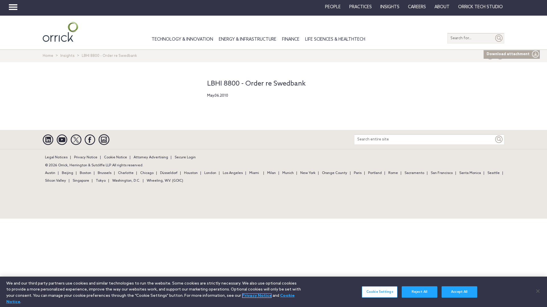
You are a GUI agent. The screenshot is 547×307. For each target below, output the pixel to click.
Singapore (81, 181)
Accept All (459, 292)
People (333, 7)
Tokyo (101, 181)
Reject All (419, 292)
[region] (273, 292)
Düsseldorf (168, 173)
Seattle (493, 173)
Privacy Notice (85, 157)
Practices (360, 7)
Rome (393, 173)
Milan (271, 173)
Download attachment (508, 54)
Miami (254, 173)
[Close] (538, 291)
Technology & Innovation (182, 39)
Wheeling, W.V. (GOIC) (165, 181)
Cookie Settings (379, 292)
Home (48, 56)
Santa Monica (470, 173)
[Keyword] (499, 139)
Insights (67, 56)
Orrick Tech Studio (480, 7)
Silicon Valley (55, 181)
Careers (417, 7)
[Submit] (499, 38)
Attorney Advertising (151, 157)
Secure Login (185, 157)
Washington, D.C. (126, 181)
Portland (375, 173)
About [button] (442, 7)
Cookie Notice (115, 157)
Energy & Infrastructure (247, 39)
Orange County (334, 173)
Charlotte (126, 173)
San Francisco (442, 173)
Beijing (67, 173)
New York (307, 173)
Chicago (147, 173)
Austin (50, 173)
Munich (288, 173)
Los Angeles (233, 173)
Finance (290, 39)
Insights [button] (389, 7)
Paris (358, 173)
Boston (85, 173)
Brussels (104, 173)
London (210, 173)
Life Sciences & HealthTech (335, 39)
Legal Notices (56, 157)
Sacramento (414, 173)
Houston (191, 173)
